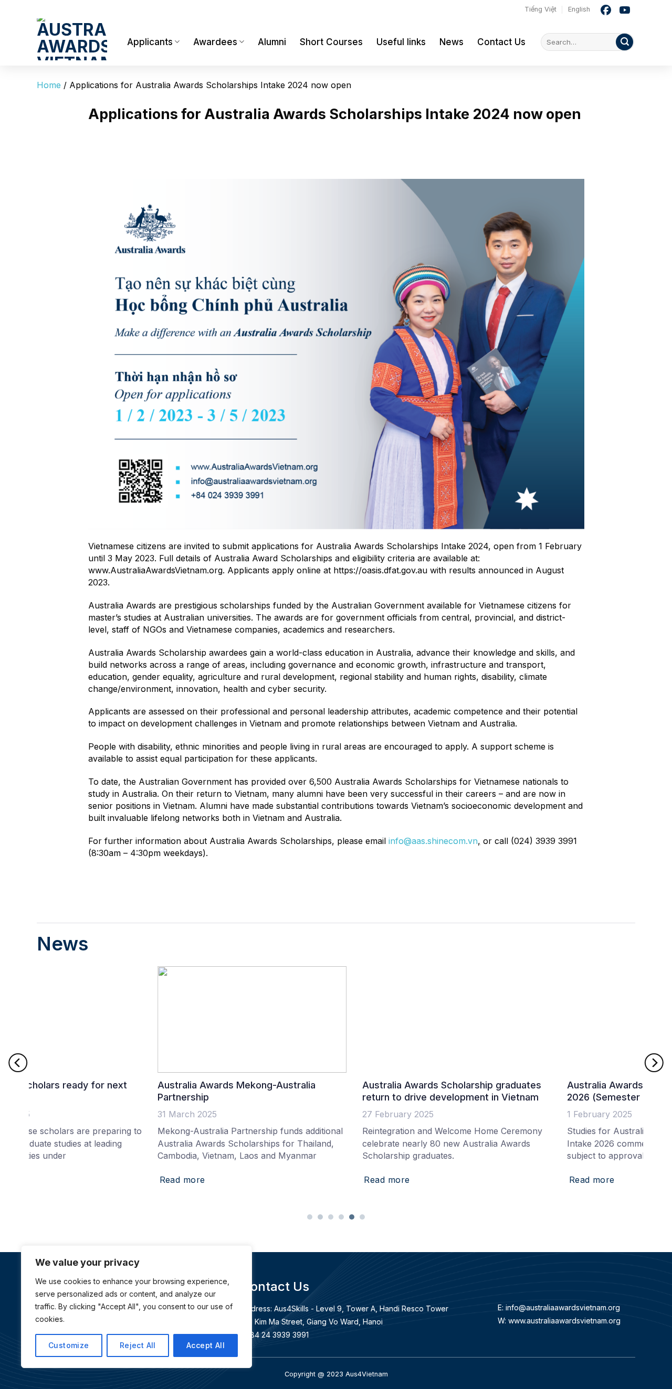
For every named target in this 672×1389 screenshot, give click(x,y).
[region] (136, 1306)
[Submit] (624, 42)
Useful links (401, 42)
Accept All (205, 1345)
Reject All (138, 1345)
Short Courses (331, 42)
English (579, 9)
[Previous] (17, 1063)
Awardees (215, 42)
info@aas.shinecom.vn (433, 841)
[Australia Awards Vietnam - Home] (74, 36)
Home (49, 85)
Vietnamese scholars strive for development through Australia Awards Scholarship (124, 1092)
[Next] (654, 1063)
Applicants (150, 42)
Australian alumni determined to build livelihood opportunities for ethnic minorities (324, 1092)
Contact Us (501, 42)
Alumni (272, 42)
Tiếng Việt (540, 9)
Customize (68, 1345)
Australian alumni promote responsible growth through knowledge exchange (532, 1091)
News (451, 42)
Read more (61, 1179)
